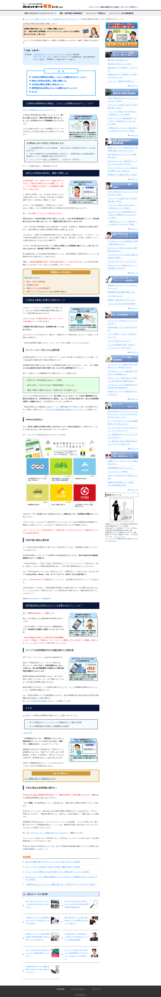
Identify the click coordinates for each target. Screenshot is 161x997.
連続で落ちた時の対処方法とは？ (118, 60)
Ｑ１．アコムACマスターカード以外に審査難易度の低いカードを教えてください (123, 422)
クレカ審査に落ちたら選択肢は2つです (40, 779)
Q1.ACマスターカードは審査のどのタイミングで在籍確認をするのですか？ (122, 266)
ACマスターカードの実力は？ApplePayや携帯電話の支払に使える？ (122, 249)
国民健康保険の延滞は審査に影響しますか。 (122, 292)
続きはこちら (134, 86)
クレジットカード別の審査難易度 (121, 13)
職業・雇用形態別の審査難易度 (71, 13)
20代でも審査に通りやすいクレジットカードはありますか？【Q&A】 (53, 862)
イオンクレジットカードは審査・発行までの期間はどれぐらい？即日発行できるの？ (122, 366)
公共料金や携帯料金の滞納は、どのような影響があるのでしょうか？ (59, 77)
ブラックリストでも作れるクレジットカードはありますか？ (122, 322)
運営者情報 (60, 989)
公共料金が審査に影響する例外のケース (48, 84)
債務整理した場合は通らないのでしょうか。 (122, 300)
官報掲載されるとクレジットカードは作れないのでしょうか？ (122, 286)
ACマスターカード (31, 277)
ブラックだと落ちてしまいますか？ (119, 341)
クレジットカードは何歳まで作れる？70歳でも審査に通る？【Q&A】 (53, 867)
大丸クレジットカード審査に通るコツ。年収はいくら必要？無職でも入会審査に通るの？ (122, 379)
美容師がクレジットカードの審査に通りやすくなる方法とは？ (122, 393)
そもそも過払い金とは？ (115, 296)
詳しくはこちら (120, 536)
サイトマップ (96, 989)
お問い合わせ (112, 541)
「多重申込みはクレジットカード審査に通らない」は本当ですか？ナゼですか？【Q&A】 (60, 884)
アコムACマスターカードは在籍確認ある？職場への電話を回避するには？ (123, 242)
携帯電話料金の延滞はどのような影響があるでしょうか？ (55, 88)
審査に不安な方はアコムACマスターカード (40, 13)
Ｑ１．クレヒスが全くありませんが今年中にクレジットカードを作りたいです (122, 429)
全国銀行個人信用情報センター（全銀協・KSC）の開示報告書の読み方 (121, 483)
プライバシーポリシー (78, 989)
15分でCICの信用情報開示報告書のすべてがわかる (65, 410)
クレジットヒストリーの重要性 (117, 471)
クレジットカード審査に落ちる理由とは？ (121, 81)
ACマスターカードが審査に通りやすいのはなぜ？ (49, 833)
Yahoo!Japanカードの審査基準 (38, 598)
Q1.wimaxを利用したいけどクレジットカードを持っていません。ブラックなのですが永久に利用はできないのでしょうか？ (123, 414)
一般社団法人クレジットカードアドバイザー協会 (51, 54)
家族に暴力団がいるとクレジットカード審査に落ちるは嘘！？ (122, 156)
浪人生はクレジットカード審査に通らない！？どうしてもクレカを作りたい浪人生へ (122, 162)
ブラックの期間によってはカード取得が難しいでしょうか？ (122, 335)
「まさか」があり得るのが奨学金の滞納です (122, 304)
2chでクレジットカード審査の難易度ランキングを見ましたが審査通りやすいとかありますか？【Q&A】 (122, 121)
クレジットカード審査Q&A (96, 13)
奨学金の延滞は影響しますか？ (42, 701)
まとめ (34, 92)
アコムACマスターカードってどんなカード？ (122, 261)
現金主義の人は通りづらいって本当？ (120, 64)
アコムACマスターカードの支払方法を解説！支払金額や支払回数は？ (123, 256)
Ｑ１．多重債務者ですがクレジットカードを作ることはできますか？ (122, 436)
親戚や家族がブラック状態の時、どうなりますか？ (122, 69)
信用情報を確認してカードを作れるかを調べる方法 (122, 329)
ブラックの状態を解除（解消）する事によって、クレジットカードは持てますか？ (122, 346)
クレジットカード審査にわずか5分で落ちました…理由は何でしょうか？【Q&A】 (57, 872)
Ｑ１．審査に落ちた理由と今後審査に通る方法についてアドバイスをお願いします (122, 442)
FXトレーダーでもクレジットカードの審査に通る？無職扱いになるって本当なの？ (123, 169)
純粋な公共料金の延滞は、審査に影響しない (49, 81)
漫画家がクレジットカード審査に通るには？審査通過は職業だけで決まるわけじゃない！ (122, 149)
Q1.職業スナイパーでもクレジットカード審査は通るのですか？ (123, 462)
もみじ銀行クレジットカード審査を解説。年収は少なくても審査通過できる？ (122, 372)
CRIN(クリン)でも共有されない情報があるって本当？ (122, 477)
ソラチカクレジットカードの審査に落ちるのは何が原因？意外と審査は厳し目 (122, 386)
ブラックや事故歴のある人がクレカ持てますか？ (39, 110)
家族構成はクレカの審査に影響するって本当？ (122, 174)
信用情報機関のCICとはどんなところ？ (120, 468)
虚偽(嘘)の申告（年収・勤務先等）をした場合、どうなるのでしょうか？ (123, 76)
